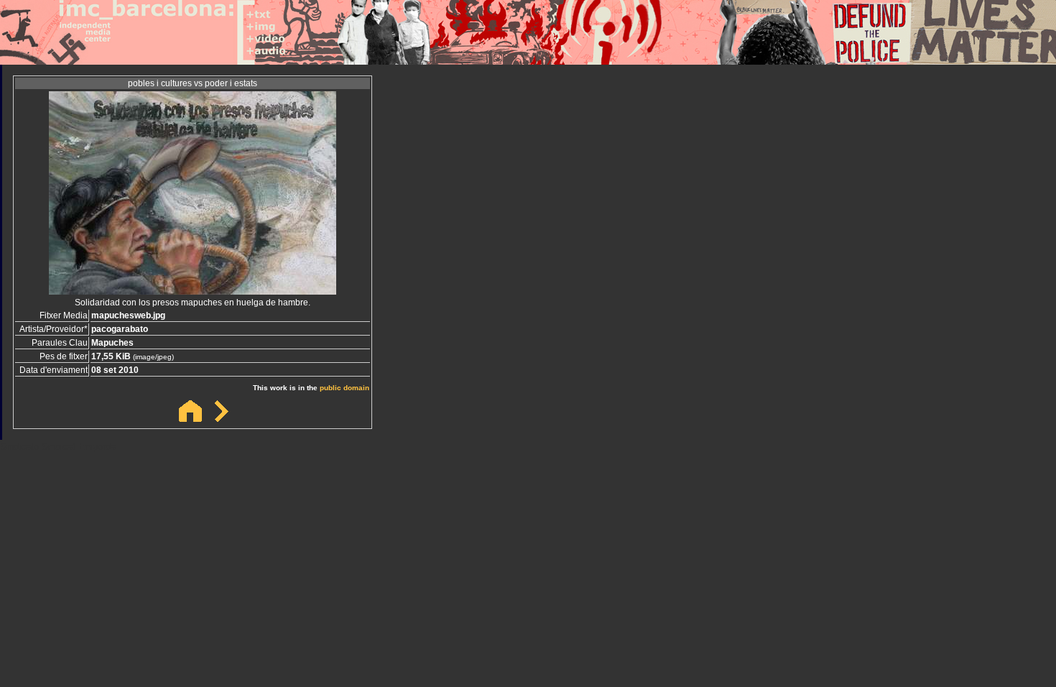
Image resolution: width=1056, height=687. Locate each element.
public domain (344, 388)
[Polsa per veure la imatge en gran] (192, 291)
